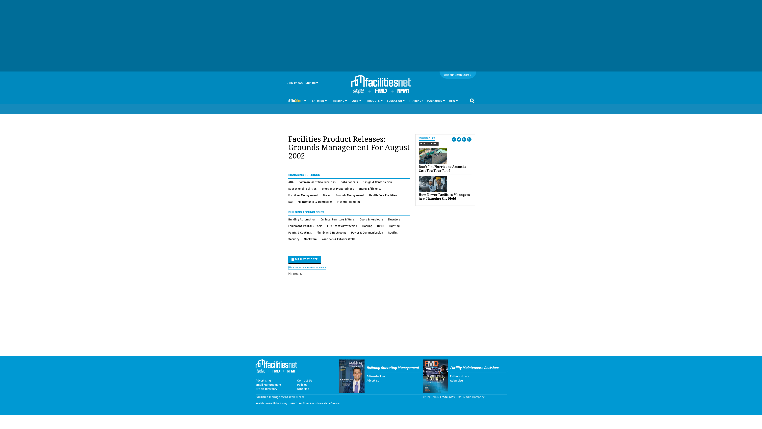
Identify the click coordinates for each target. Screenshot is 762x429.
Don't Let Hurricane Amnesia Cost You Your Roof (442, 168)
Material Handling (349, 202)
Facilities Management (303, 195)
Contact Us (304, 380)
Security (293, 239)
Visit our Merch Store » (457, 75)
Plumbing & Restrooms (331, 233)
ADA (291, 182)
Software (310, 239)
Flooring (367, 226)
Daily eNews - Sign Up (301, 83)
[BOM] (359, 93)
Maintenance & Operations (315, 202)
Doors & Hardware (371, 219)
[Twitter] (459, 139)
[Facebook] (454, 139)
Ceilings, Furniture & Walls (337, 219)
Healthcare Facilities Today (271, 403)
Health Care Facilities (383, 195)
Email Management (268, 384)
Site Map (303, 389)
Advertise (373, 380)
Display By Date (306, 259)
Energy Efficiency (370, 189)
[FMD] (381, 92)
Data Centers (349, 182)
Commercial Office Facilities (317, 182)
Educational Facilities (302, 189)
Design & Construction (377, 182)
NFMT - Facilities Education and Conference (315, 403)
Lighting (394, 226)
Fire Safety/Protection (342, 226)
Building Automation (302, 219)
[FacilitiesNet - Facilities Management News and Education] (381, 81)
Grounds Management (350, 195)
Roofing (393, 233)
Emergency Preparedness (337, 189)
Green (327, 195)
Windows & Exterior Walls (338, 239)
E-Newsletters (376, 376)
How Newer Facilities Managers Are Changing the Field (444, 196)
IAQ (290, 202)
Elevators (394, 219)
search (472, 101)
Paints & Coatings (300, 233)
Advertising (263, 380)
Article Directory (266, 389)
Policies (302, 384)
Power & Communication (367, 233)
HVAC (380, 226)
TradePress (447, 397)
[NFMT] (403, 92)
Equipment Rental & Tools (305, 226)
